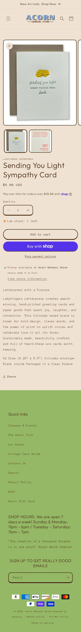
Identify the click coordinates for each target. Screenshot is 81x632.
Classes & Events (22, 425)
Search (13, 472)
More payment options (40, 256)
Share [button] (11, 376)
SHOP (11, 491)
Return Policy (20, 482)
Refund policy (36, 616)
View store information (27, 278)
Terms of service (43, 623)
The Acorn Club (20, 434)
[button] (8, 18)
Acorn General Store (38, 611)
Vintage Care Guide (24, 453)
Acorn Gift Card (21, 501)
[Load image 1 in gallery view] (15, 141)
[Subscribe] (67, 577)
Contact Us (17, 463)
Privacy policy (59, 616)
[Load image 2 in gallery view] (40, 141)
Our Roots (16, 444)
